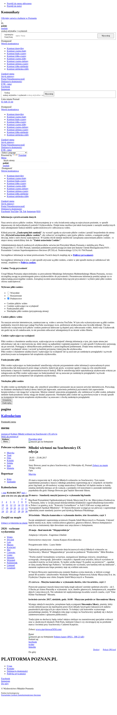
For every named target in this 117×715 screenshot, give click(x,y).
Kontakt (10, 668)
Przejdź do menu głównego (19, 3)
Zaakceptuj (6, 403)
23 (26, 508)
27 (15, 511)
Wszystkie (15, 293)
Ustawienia (6, 400)
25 (7, 511)
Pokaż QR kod (109, 649)
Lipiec (10, 555)
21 (19, 508)
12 (11, 505)
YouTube (14, 211)
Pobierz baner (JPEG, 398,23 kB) (69, 637)
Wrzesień (11, 560)
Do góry (32, 652)
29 (22, 511)
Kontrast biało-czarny (16, 53)
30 (26, 511)
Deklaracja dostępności (17, 671)
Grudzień (11, 568)
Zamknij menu (7, 74)
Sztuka (10, 463)
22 (22, 508)
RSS (38, 211)
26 (11, 511)
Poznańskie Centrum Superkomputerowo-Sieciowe (21, 695)
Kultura (14, 434)
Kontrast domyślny (15, 48)
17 (3, 508)
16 (26, 505)
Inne (9, 465)
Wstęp (10, 537)
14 (19, 505)
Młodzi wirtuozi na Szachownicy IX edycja (37, 434)
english (4, 28)
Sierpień (10, 557)
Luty (9, 542)
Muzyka (10, 453)
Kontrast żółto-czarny (16, 56)
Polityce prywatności (83, 255)
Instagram (5, 89)
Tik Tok (22, 211)
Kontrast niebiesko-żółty (18, 69)
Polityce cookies (28, 262)
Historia (10, 468)
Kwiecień (11, 547)
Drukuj (96, 649)
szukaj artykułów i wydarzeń (14, 95)
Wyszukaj (106, 36)
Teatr (9, 455)
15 (22, 505)
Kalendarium (11, 416)
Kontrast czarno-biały (16, 51)
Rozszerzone (16, 296)
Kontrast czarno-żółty (16, 58)
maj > (24, 493)
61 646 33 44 (7, 102)
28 (19, 511)
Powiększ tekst (35, 439)
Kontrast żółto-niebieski (17, 66)
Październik (12, 563)
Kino (9, 479)
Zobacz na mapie (100, 465)
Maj (8, 550)
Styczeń (10, 539)
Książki (10, 460)
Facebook (5, 86)
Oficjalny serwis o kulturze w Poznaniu (19, 18)
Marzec (10, 545)
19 (11, 508)
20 (15, 508)
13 (15, 505)
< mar (3, 493)
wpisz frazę (11, 35)
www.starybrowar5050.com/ (49, 629)
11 (7, 505)
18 (7, 508)
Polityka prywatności (16, 673)
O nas (9, 666)
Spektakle (11, 482)
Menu (3, 158)
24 (3, 511)
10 (3, 505)
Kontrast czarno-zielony (17, 61)
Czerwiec (11, 552)
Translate (22, 155)
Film (9, 458)
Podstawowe (16, 298)
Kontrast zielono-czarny (17, 64)
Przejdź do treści (14, 6)
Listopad (11, 565)
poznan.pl (5, 434)
